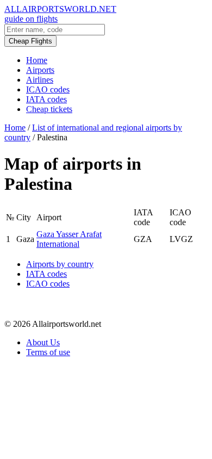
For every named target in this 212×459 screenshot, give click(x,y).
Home (36, 60)
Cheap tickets (49, 109)
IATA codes (46, 99)
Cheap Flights (30, 41)
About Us (43, 342)
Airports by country (59, 264)
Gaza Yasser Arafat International (69, 239)
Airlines (39, 79)
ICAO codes (48, 89)
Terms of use (48, 352)
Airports (40, 70)
